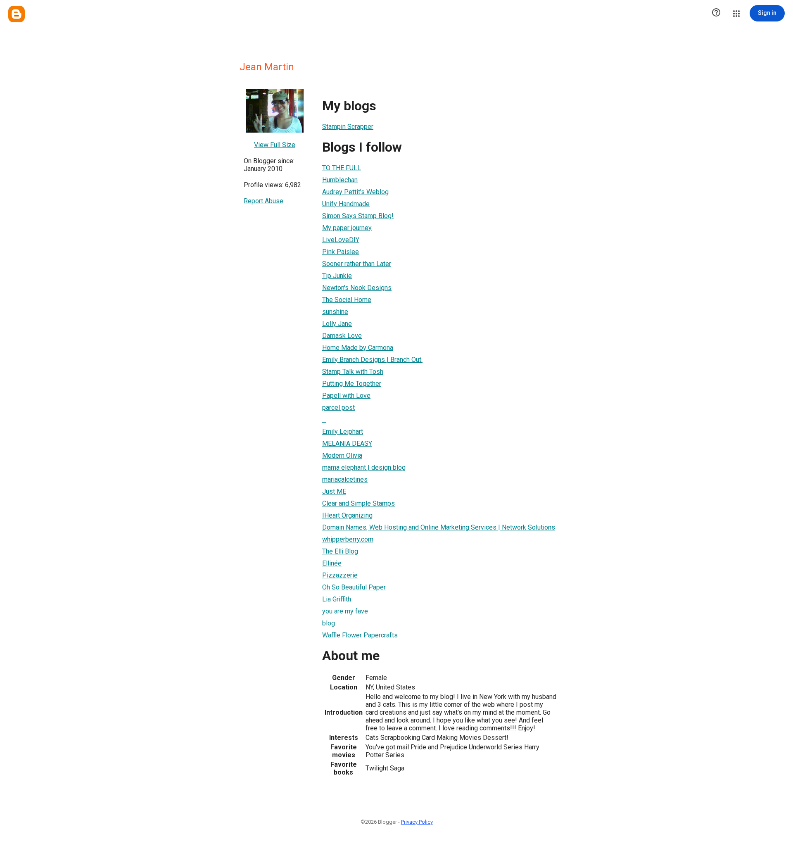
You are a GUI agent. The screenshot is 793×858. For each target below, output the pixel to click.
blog (328, 623)
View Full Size (274, 145)
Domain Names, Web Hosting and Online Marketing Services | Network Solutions (438, 527)
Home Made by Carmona (357, 348)
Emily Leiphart (342, 431)
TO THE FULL (341, 168)
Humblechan (340, 180)
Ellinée (332, 563)
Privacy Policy (417, 822)
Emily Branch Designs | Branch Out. (372, 360)
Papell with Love (346, 395)
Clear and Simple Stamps (358, 503)
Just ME (334, 491)
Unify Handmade (346, 204)
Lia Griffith (336, 599)
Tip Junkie (337, 276)
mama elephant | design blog (364, 467)
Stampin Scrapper (347, 127)
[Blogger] (16, 14)
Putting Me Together (351, 383)
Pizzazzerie (340, 575)
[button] (716, 13)
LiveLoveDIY (340, 240)
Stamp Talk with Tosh (352, 372)
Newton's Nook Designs (357, 288)
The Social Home (346, 300)
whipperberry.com (347, 539)
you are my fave (345, 611)
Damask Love (342, 336)
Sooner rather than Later (356, 264)
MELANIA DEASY (347, 443)
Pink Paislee (340, 252)
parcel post (338, 407)
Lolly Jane (337, 324)
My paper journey (347, 228)
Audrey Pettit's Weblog (355, 192)
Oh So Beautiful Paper (354, 587)
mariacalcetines (345, 479)
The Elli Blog (340, 551)
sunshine (335, 312)
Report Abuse (263, 201)
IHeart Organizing (347, 515)
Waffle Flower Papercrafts (360, 635)
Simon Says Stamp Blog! (358, 216)
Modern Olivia (342, 455)
